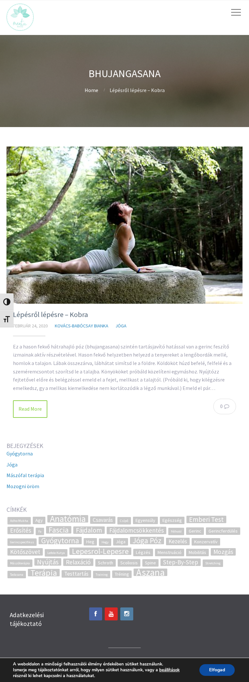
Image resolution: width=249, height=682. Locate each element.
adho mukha (19, 521)
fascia (59, 530)
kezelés (178, 541)
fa (40, 531)
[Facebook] (95, 613)
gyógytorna (60, 540)
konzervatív (206, 542)
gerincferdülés (223, 531)
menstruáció (170, 552)
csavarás (103, 519)
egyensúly (145, 520)
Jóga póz (147, 540)
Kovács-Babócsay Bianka (81, 326)
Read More (30, 409)
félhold (176, 531)
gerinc (195, 531)
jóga (120, 542)
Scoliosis (129, 563)
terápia (43, 572)
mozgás (223, 552)
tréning (122, 574)
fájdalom (89, 530)
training (102, 574)
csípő (124, 521)
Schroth (105, 563)
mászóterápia (20, 563)
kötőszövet (25, 552)
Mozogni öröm (22, 486)
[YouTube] (111, 613)
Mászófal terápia (25, 475)
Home (91, 90)
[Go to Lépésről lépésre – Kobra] (124, 225)
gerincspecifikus (22, 542)
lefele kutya (56, 553)
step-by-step (180, 562)
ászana (150, 572)
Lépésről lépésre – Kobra (50, 314)
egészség (172, 520)
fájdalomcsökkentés (136, 530)
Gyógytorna (19, 453)
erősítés (20, 530)
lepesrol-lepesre (100, 551)
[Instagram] (126, 613)
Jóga (120, 326)
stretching (212, 563)
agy (39, 520)
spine (150, 563)
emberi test (206, 519)
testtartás (76, 573)
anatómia (68, 519)
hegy (105, 542)
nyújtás (48, 562)
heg (90, 542)
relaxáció (78, 562)
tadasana (16, 574)
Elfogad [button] (217, 670)
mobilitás (197, 552)
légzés (143, 552)
